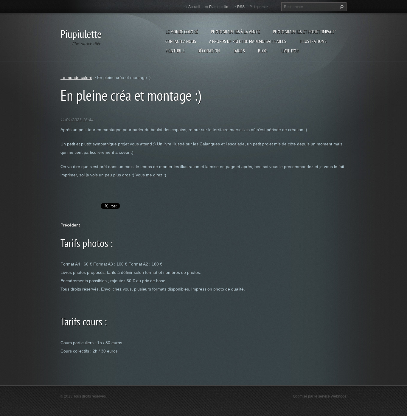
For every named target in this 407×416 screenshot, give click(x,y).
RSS (241, 7)
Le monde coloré (181, 32)
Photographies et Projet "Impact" (304, 32)
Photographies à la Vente (235, 32)
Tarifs (239, 51)
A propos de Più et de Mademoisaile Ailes (247, 41)
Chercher (340, 6)
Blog (262, 51)
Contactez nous (180, 41)
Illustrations (313, 41)
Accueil (194, 7)
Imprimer (261, 7)
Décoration (209, 51)
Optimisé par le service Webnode (320, 396)
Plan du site (218, 7)
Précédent (70, 225)
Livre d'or (289, 51)
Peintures (174, 51)
